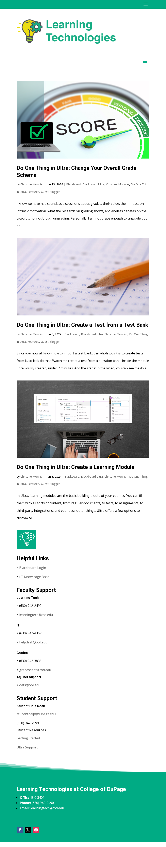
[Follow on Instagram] (36, 830)
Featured (33, 192)
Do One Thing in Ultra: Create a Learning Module (75, 467)
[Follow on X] (28, 830)
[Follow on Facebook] (20, 830)
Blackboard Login (32, 567)
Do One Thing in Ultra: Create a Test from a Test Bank (82, 325)
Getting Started (28, 738)
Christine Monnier (32, 184)
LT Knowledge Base (34, 577)
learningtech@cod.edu (36, 615)
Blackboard (73, 184)
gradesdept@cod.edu (35, 670)
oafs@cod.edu (29, 685)
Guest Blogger (50, 192)
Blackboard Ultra (93, 184)
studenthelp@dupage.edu (36, 714)
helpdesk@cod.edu (33, 642)
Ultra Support (27, 747)
